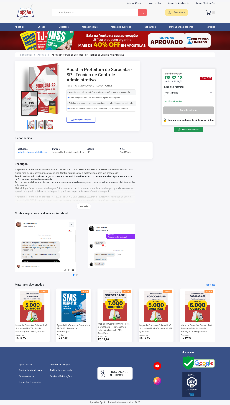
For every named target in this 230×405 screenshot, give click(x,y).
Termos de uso (26, 376)
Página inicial (25, 55)
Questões (64, 27)
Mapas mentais (90, 27)
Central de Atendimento (178, 3)
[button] (73, 275)
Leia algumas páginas (82, 120)
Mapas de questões (121, 27)
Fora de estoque (188, 110)
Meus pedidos (155, 3)
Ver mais (84, 206)
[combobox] (94, 12)
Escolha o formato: (174, 87)
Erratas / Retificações (205, 3)
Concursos (150, 27)
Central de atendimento (31, 370)
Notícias (211, 27)
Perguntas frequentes (30, 382)
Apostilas (20, 27)
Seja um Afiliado (134, 3)
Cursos (41, 27)
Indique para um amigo (190, 130)
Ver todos (210, 285)
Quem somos (25, 364)
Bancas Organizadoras (181, 27)
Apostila (42, 55)
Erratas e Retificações (61, 376)
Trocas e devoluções (60, 364)
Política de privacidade (61, 370)
